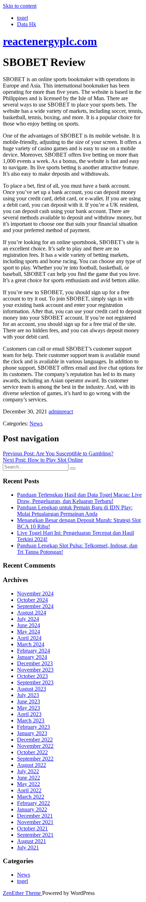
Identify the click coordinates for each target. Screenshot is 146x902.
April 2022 (29, 790)
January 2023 (32, 733)
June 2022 (28, 778)
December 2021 (35, 816)
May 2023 (28, 708)
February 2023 (33, 727)
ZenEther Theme (22, 893)
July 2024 (28, 619)
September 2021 (35, 835)
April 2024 (29, 638)
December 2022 (35, 740)
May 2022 (28, 784)
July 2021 (28, 847)
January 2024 (32, 657)
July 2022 (28, 771)
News (36, 423)
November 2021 (35, 822)
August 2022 (31, 765)
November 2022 (35, 746)
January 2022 (32, 809)
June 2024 (28, 625)
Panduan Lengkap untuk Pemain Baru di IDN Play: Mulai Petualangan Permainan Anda (75, 510)
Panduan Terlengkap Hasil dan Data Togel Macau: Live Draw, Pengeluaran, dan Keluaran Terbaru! (79, 498)
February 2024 (33, 651)
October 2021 (32, 828)
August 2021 (31, 841)
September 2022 (35, 759)
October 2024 (32, 600)
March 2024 (30, 644)
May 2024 (28, 632)
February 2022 (33, 803)
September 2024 (35, 606)
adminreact (61, 411)
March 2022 (30, 797)
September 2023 (35, 682)
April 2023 (29, 714)
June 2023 (28, 701)
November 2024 (35, 594)
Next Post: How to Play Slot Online (43, 460)
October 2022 (32, 752)
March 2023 (30, 721)
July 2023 (28, 695)
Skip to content (19, 6)
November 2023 (35, 670)
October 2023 (32, 676)
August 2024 (31, 613)
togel (22, 18)
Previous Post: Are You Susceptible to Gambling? (58, 453)
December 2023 (35, 663)
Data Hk (26, 24)
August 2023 (31, 689)
